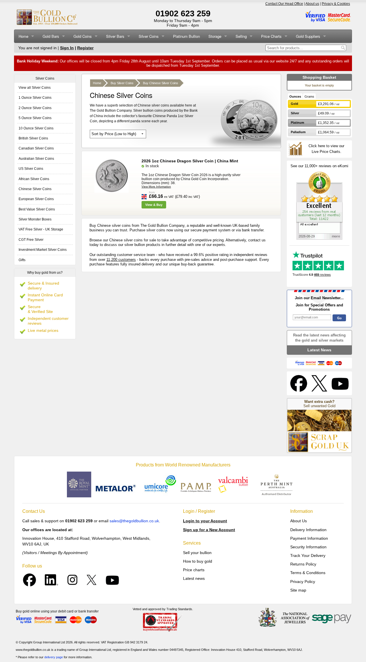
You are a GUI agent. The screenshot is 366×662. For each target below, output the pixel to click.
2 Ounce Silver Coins (35, 108)
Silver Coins (149, 36)
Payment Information (309, 538)
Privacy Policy (302, 581)
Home (23, 36)
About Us (298, 521)
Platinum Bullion (186, 36)
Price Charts (271, 36)
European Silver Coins (36, 199)
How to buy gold (197, 561)
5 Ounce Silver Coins (35, 118)
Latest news (194, 578)
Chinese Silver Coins (35, 189)
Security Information (308, 547)
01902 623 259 (183, 13)
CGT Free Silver (31, 240)
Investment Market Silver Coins (43, 250)
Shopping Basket (319, 77)
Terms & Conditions (307, 572)
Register (85, 48)
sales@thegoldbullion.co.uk (134, 521)
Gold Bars (51, 36)
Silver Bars (115, 36)
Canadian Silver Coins (36, 148)
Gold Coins (82, 36)
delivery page (53, 657)
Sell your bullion (197, 552)
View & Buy (153, 204)
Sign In (67, 48)
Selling (241, 36)
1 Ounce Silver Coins (35, 98)
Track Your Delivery (307, 555)
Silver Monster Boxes (35, 219)
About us (312, 4)
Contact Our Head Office (284, 4)
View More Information (156, 186)
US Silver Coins (31, 169)
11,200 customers (121, 259)
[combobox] (302, 48)
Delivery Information (308, 529)
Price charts (193, 570)
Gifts (22, 260)
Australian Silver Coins (36, 159)
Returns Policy (303, 564)
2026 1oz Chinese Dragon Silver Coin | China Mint (190, 161)
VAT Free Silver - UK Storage (41, 229)
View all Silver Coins (35, 88)
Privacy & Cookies (336, 4)
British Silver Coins (33, 138)
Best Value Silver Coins (37, 209)
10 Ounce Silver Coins (36, 128)
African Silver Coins (34, 179)
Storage (214, 36)
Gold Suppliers (308, 36)
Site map (298, 590)
